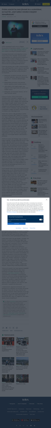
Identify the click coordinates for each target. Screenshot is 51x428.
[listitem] (25, 217)
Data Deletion (18, 228)
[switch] (41, 219)
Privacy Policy (32, 228)
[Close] (47, 200)
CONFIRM (16, 223)
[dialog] (25, 214)
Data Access (25, 228)
